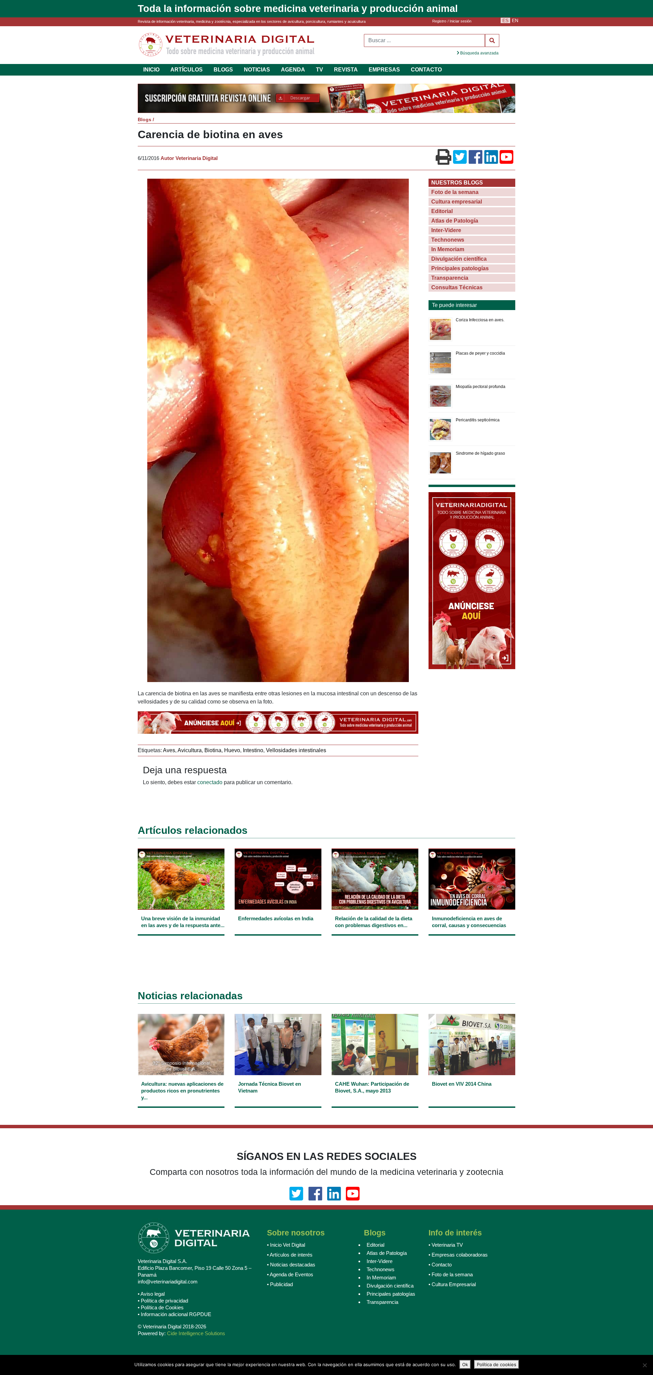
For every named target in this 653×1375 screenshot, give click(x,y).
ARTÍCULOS (186, 69)
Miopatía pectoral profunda (480, 387)
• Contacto (440, 1265)
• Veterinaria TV (446, 1245)
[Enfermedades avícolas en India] (278, 927)
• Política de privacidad (163, 1301)
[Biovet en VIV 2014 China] (472, 1096)
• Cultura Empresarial (452, 1285)
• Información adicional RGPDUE (174, 1315)
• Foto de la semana (451, 1275)
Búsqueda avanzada (479, 53)
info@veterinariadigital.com (168, 1282)
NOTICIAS (257, 69)
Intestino (253, 751)
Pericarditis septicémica (478, 420)
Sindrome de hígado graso (480, 454)
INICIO (151, 69)
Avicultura (190, 751)
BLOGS (223, 69)
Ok (465, 1364)
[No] (644, 1365)
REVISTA (346, 69)
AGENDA (293, 69)
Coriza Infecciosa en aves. (480, 320)
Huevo (232, 751)
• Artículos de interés (290, 1255)
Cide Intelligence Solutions (196, 1334)
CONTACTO (426, 69)
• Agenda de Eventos (290, 1275)
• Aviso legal (151, 1294)
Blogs (144, 120)
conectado (209, 783)
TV (319, 69)
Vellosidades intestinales (296, 751)
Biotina (212, 751)
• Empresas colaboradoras (458, 1255)
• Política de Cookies (161, 1308)
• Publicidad (280, 1285)
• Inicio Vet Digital (286, 1245)
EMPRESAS (384, 69)
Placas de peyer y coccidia (480, 354)
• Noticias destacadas (291, 1265)
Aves (169, 751)
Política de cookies (496, 1364)
